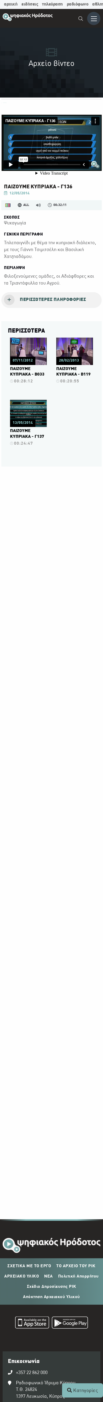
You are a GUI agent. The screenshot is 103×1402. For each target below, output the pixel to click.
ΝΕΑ (48, 1276)
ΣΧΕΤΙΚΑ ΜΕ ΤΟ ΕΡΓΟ (29, 1266)
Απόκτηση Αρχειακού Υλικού (51, 1297)
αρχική (10, 4)
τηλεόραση (52, 4)
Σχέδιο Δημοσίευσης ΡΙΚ (51, 1287)
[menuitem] (81, 19)
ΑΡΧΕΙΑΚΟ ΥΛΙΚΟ (21, 1276)
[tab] (51, 300)
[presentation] (51, 300)
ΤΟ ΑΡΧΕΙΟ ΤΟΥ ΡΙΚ (76, 1266)
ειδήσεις (29, 4)
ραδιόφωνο (77, 4)
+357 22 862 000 (32, 1373)
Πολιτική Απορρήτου (78, 1276)
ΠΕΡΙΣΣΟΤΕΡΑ (26, 331)
